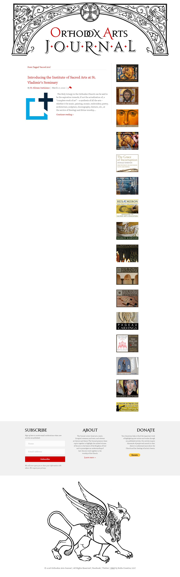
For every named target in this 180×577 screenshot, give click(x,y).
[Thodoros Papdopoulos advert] (127, 140)
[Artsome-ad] (127, 388)
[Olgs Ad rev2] (127, 72)
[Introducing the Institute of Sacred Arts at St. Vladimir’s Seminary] (39, 106)
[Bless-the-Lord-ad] (127, 253)
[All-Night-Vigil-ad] (127, 185)
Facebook (96, 568)
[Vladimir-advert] (127, 95)
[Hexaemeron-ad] (127, 208)
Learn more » (90, 457)
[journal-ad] (127, 320)
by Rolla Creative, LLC (123, 568)
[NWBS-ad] (127, 298)
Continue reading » (65, 114)
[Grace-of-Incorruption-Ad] (127, 163)
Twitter (105, 568)
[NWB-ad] (127, 275)
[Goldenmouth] (127, 406)
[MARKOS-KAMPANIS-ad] (127, 230)
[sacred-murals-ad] (127, 365)
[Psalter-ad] (127, 343)
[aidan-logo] (127, 118)
